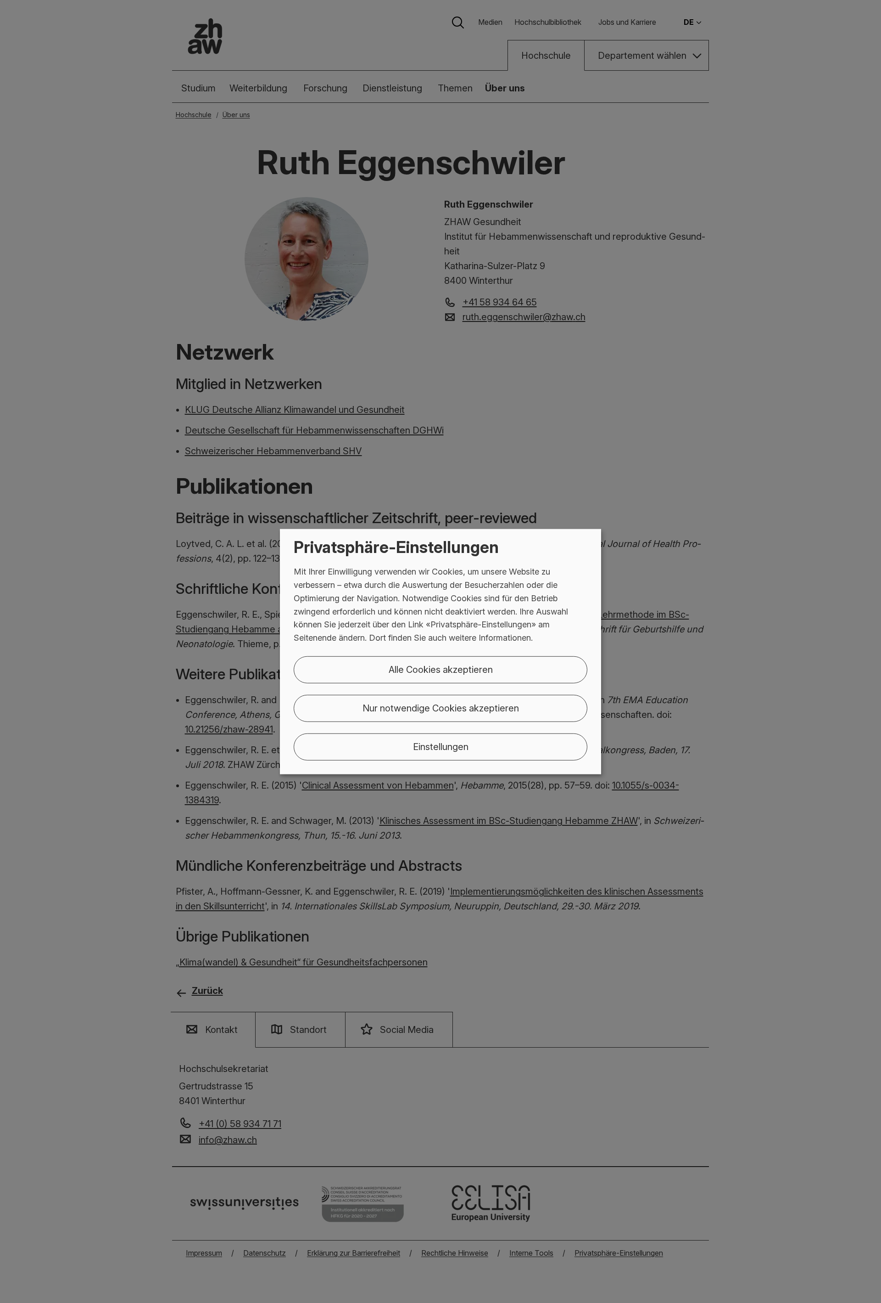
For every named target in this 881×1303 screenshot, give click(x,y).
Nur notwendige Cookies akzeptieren (440, 708)
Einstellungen (440, 746)
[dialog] (440, 651)
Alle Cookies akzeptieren (441, 669)
